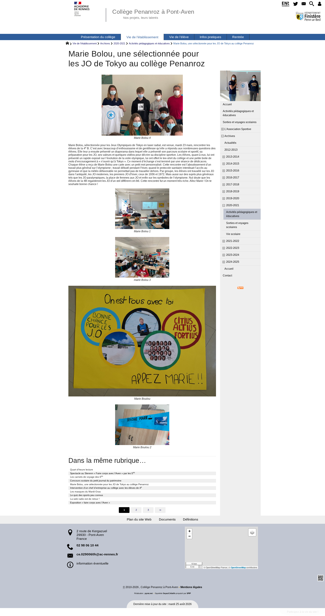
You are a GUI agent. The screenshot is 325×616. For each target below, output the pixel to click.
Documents (167, 519)
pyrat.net (149, 593)
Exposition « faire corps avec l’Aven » (90, 502)
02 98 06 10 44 (88, 545)
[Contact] (304, 4)
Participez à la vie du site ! (302, 611)
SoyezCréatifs (169, 593)
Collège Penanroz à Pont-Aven (153, 13)
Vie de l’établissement (85, 43)
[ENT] (285, 4)
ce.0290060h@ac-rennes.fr (97, 554)
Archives (105, 43)
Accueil (227, 104)
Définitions (190, 519)
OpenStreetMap (238, 567)
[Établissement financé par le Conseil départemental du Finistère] (308, 16)
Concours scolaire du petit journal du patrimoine (95, 480)
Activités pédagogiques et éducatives (149, 43)
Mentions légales (191, 587)
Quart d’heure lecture (81, 469)
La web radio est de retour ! (85, 499)
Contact (227, 275)
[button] (312, 4)
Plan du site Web (139, 519)
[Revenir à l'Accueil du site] (69, 44)
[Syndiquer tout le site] (240, 287)
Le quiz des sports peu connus (86, 495)
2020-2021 (119, 43)
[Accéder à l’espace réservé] (320, 4)
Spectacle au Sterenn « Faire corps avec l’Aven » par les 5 (102, 473)
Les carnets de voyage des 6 (86, 476)
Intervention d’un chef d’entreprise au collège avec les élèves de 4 (106, 487)
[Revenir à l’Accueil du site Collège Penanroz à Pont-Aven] (82, 9)
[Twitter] (296, 4)
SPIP (189, 593)
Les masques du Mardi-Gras (85, 491)
